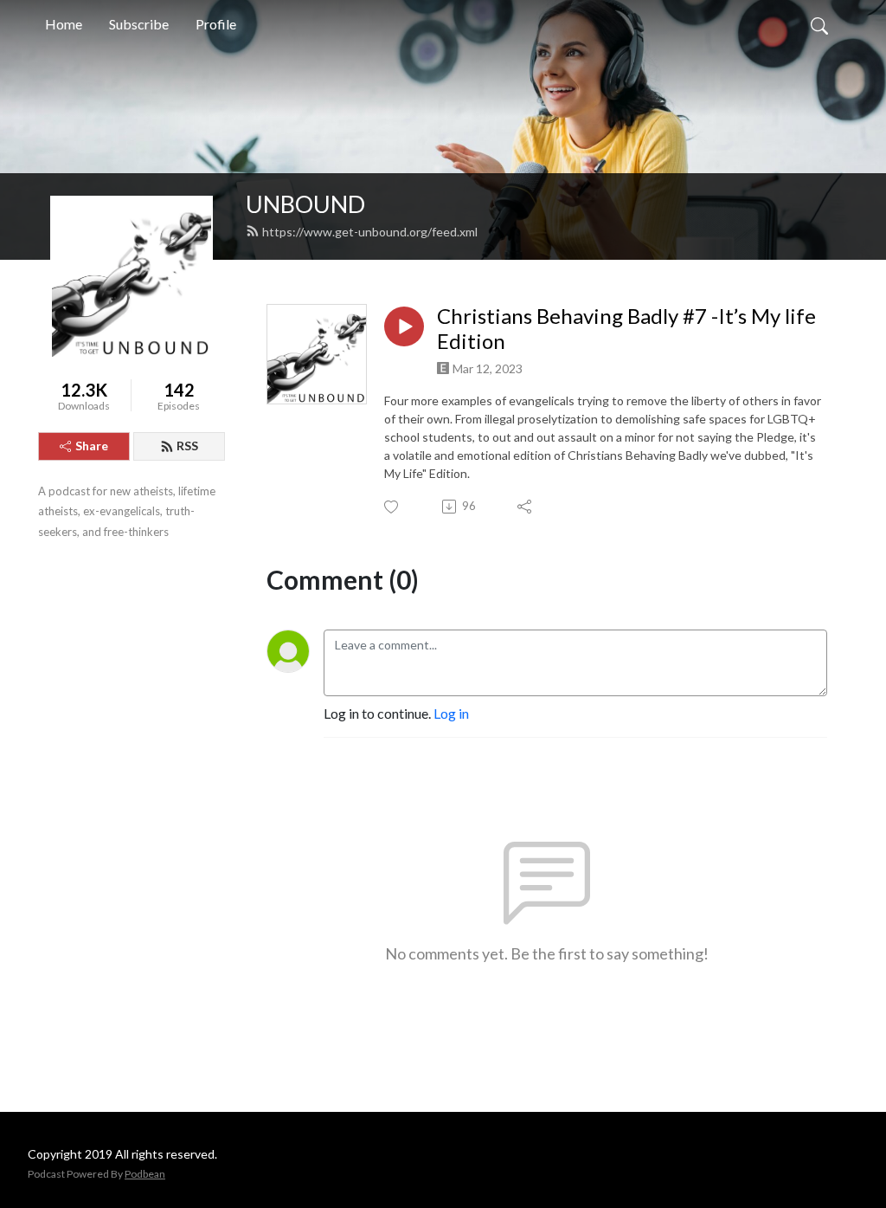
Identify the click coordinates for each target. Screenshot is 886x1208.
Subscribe (139, 24)
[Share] (526, 506)
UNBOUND (305, 204)
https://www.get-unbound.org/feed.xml (370, 231)
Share (91, 445)
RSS (187, 445)
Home (63, 24)
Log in (451, 713)
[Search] (819, 24)
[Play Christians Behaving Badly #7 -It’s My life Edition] (404, 326)
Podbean (145, 1173)
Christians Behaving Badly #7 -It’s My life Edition (626, 328)
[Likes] (392, 507)
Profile (216, 24)
